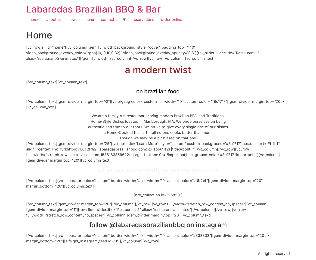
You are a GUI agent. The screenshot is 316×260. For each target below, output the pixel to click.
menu (89, 19)
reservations (143, 19)
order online (171, 19)
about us (54, 19)
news (72, 19)
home (34, 19)
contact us (110, 19)
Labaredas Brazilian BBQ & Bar (93, 9)
